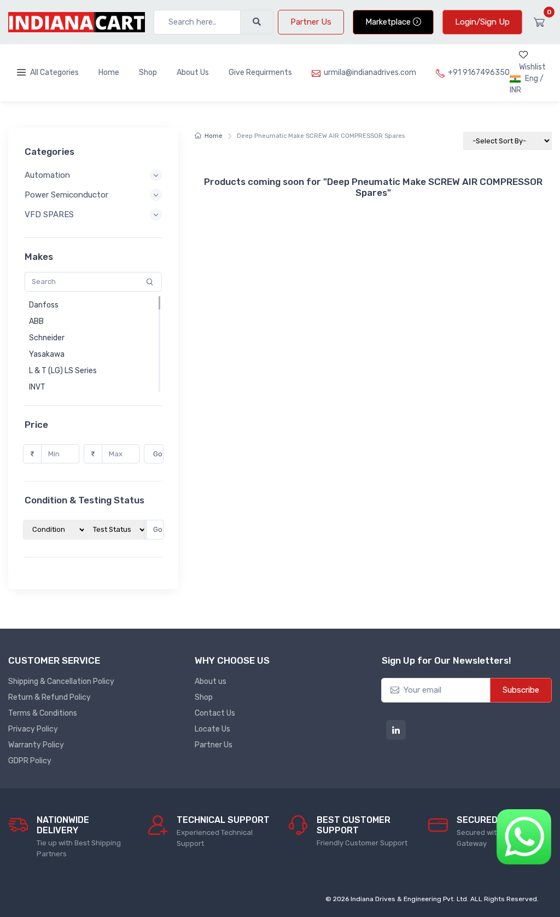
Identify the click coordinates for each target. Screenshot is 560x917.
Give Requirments (260, 72)
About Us (193, 72)
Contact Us (215, 713)
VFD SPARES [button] (49, 214)
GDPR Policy (29, 760)
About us (210, 681)
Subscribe (521, 690)
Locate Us (212, 729)
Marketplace (389, 22)
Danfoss (44, 305)
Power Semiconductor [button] (66, 195)
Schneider (47, 338)
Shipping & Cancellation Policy (61, 681)
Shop (148, 72)
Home (108, 72)
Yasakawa (47, 354)
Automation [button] (47, 175)
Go (157, 454)
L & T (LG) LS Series (63, 370)
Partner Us (310, 22)
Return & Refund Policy (49, 697)
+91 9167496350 (479, 72)
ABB (36, 321)
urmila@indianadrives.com (370, 72)
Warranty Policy (36, 745)
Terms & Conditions (42, 713)
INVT (37, 387)
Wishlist (532, 67)
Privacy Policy (33, 729)
